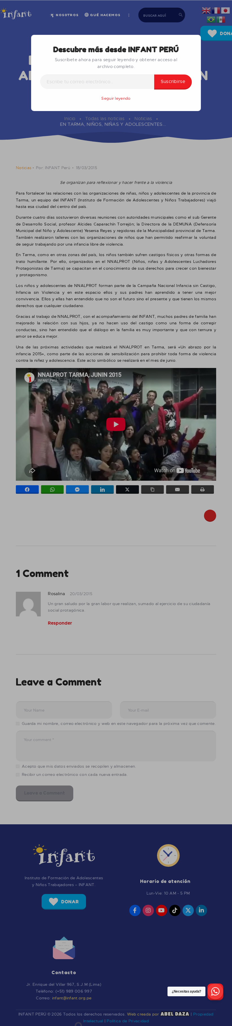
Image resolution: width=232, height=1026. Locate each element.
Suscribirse (173, 81)
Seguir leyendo (115, 98)
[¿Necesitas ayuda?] (215, 992)
